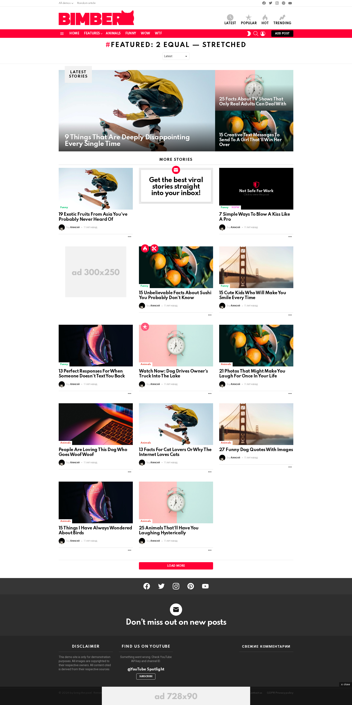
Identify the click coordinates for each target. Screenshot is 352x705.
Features (92, 33)
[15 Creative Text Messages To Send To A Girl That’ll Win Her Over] (254, 131)
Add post (282, 33)
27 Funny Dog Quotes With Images (256, 450)
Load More (176, 565)
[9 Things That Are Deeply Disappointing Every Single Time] (137, 110)
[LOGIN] (262, 34)
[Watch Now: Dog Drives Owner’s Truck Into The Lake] (176, 345)
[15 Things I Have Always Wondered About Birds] (96, 502)
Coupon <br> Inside (154, 248)
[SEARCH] (255, 34)
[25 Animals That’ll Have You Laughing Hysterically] (176, 502)
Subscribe (145, 676)
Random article (86, 3)
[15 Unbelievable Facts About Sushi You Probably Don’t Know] (176, 267)
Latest (230, 23)
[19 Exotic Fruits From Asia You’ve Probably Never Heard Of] (96, 189)
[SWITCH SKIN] (248, 34)
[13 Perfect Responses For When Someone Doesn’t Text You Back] (96, 345)
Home (74, 33)
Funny (130, 33)
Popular (249, 23)
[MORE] (129, 236)
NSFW (235, 207)
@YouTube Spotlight (146, 669)
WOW (145, 33)
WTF (158, 33)
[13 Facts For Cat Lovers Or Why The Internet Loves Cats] (176, 424)
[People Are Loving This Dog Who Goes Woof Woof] (96, 424)
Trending (282, 23)
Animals (113, 33)
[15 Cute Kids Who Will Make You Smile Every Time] (256, 267)
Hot (265, 23)
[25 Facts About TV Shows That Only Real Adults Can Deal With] (254, 90)
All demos (65, 3)
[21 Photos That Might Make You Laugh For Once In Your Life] (256, 345)
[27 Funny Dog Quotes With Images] (256, 424)
